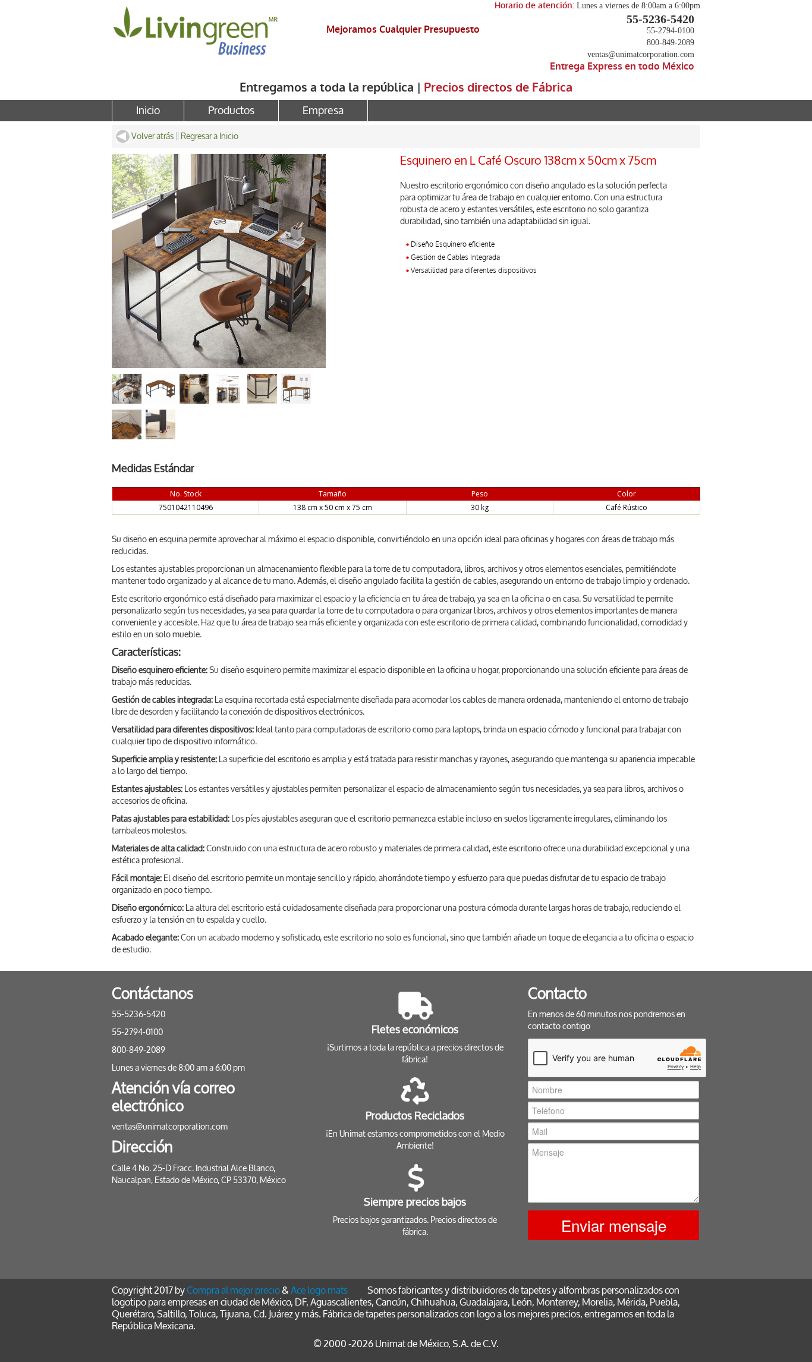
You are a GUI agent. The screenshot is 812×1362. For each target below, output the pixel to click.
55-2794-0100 (670, 30)
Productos (231, 110)
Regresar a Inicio (209, 136)
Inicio (148, 110)
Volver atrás (152, 136)
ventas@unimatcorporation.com (640, 54)
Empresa (323, 110)
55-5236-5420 (660, 19)
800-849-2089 (670, 42)
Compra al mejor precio (233, 1290)
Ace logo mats (319, 1290)
